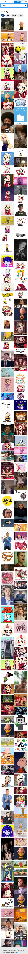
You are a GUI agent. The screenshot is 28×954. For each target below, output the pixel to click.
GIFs (8, 15)
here (17, 952)
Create (17, 1)
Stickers (14, 15)
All (2, 15)
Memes (20, 15)
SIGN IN (22, 1)
